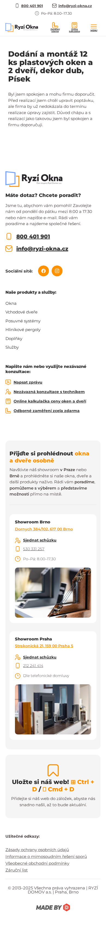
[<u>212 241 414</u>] (17, 665)
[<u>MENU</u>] (94, 26)
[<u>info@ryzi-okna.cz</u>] (8, 248)
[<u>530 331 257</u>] (17, 549)
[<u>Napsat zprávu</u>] (8, 382)
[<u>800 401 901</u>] (8, 236)
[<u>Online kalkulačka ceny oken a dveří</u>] (8, 401)
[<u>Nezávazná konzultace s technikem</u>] (8, 391)
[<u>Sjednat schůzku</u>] (17, 540)
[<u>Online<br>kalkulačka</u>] (74, 25)
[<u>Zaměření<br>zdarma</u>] (55, 25)
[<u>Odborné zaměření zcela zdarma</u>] (8, 410)
